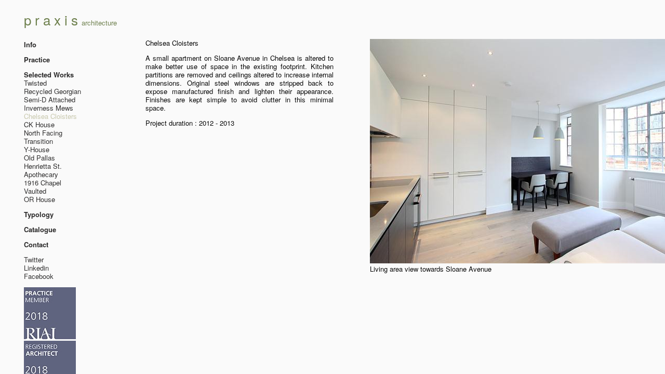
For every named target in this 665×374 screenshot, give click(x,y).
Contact (36, 244)
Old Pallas (39, 158)
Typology (39, 214)
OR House (39, 199)
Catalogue (40, 229)
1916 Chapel (42, 183)
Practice (37, 59)
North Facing (43, 133)
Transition (38, 141)
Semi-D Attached (49, 99)
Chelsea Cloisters (50, 116)
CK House (39, 124)
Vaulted (35, 191)
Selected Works (49, 74)
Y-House (36, 149)
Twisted (35, 83)
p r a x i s (70, 19)
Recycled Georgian (52, 91)
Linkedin (36, 268)
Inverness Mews (48, 108)
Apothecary (41, 174)
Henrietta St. (43, 166)
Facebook (39, 276)
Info (30, 44)
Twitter (34, 259)
